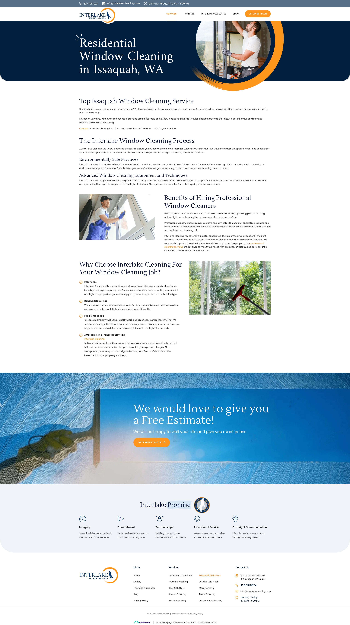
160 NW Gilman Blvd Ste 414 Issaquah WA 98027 (253, 577)
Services (171, 13)
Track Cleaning (207, 594)
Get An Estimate (258, 13)
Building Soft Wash (208, 581)
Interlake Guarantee (213, 13)
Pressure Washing (178, 581)
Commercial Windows (180, 575)
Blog (236, 13)
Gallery (189, 13)
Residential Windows (210, 575)
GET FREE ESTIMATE (150, 442)
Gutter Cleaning (177, 600)
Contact (83, 128)
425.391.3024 (90, 3)
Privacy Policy (140, 600)
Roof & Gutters (177, 588)
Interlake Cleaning (94, 339)
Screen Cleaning (177, 594)
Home (136, 575)
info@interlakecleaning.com (123, 3)
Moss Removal (206, 588)
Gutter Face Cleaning (210, 600)
